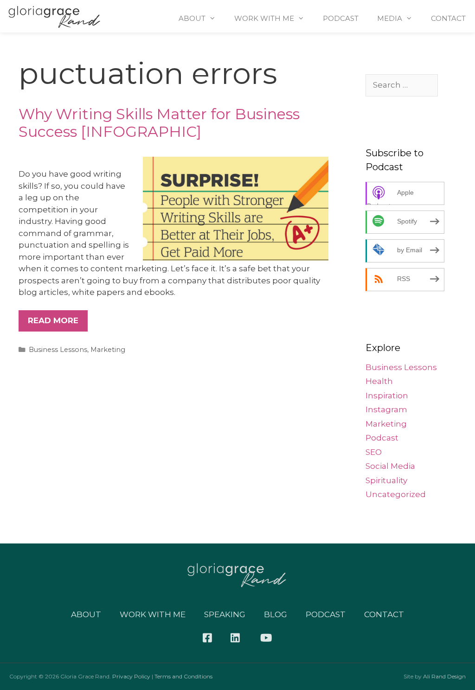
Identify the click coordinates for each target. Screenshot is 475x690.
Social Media (390, 466)
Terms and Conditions (183, 676)
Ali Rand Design (444, 676)
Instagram (386, 409)
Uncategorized (396, 494)
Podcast (341, 18)
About (192, 18)
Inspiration (387, 395)
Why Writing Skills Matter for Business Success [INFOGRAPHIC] (159, 123)
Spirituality (386, 480)
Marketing (107, 349)
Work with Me (153, 614)
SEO (374, 452)
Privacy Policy (131, 676)
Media (389, 18)
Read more (53, 320)
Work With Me (264, 18)
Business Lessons (58, 349)
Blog (275, 614)
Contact (448, 18)
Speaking (224, 614)
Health (379, 381)
